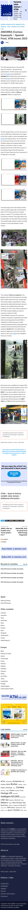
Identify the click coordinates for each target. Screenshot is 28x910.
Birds (8, 784)
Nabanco (4, 803)
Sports (22, 520)
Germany (3, 663)
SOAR (6, 810)
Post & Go (22, 805)
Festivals (17, 790)
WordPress (10, 907)
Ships (24, 807)
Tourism (16, 810)
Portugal (3, 683)
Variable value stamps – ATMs (18, 6)
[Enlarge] (25, 100)
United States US (5, 640)
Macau (3, 625)
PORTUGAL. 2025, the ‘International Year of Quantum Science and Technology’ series (17, 763)
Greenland (3, 668)
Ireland (2, 673)
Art (7, 520)
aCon (3, 781)
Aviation (3, 784)
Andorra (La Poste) (6, 653)
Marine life (17, 800)
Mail (7, 800)
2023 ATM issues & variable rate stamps (12, 582)
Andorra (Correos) (5, 600)
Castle (3, 788)
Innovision (15, 793)
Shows (2, 810)
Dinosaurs (3, 790)
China (2, 618)
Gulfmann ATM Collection (8, 894)
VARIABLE (3, 889)
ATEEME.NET (4, 886)
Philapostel (16, 805)
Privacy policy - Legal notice (8, 871)
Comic (14, 787)
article (9, 74)
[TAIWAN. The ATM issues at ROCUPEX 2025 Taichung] (5, 775)
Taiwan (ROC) (4, 635)
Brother (11, 520)
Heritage (4, 793)
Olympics (11, 805)
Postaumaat (4, 896)
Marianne (11, 800)
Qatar (2, 630)
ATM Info (3, 891)
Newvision (4, 805)
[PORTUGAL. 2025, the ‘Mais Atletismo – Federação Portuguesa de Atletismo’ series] (5, 756)
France (2, 661)
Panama (3, 628)
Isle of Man (4, 676)
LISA (3, 800)
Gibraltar (3, 666)
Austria (3, 656)
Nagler (10, 802)
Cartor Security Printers (7, 689)
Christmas (9, 788)
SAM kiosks (11, 807)
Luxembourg (4, 681)
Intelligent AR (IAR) (10, 796)
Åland (2, 651)
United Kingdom (5, 686)
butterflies (20, 784)
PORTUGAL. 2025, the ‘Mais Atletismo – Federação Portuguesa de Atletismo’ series (18, 754)
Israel (2, 623)
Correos (17, 520)
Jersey (2, 678)
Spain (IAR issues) (6, 603)
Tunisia (3, 638)
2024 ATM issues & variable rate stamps (12, 577)
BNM (17, 907)
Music (22, 800)
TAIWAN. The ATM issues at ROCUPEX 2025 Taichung (19, 770)
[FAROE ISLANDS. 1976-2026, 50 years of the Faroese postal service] (5, 739)
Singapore (3, 633)
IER (10, 793)
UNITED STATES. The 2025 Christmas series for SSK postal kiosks (18, 744)
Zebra (25, 810)
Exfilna (7, 790)
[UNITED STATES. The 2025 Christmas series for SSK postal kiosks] (5, 747)
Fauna (11, 790)
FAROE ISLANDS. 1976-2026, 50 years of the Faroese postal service (19, 736)
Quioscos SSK (3, 807)
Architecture (17, 781)
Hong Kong (4, 620)
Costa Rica (4, 615)
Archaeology (9, 781)
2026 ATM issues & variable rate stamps (12, 569)
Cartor (24, 784)
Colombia (3, 613)
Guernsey (3, 671)
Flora (21, 790)
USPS (22, 810)
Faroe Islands (4, 658)
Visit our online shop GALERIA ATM (14, 474)
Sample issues (18, 807)
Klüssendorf (23, 797)
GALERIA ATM (4, 884)
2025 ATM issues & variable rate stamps (12, 573)
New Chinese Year (19, 803)
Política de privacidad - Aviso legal (10, 844)
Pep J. (7, 42)
